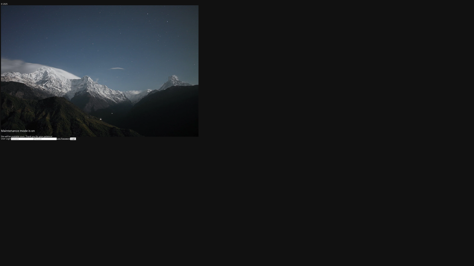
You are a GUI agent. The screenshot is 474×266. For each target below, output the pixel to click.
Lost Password (63, 138)
